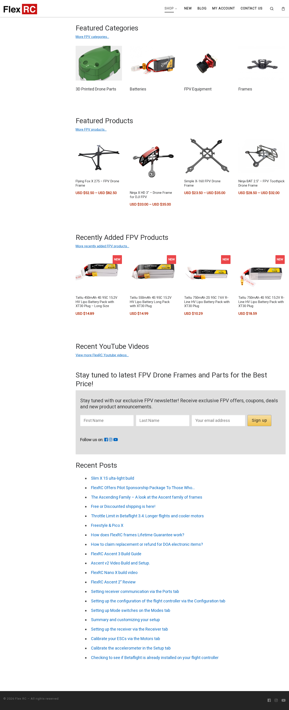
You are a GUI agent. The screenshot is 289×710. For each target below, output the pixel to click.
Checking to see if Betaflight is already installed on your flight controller (155, 657)
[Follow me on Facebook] (106, 439)
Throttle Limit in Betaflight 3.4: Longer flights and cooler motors (147, 515)
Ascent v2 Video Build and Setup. (120, 563)
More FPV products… (91, 129)
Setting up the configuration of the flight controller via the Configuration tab (158, 601)
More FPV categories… (92, 37)
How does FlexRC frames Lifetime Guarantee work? (137, 534)
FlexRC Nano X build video (114, 572)
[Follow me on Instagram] (110, 439)
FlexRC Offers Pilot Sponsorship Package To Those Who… (143, 487)
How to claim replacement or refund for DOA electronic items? (147, 544)
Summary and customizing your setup (125, 619)
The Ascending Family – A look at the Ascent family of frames (146, 497)
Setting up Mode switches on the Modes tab (130, 610)
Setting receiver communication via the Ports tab (135, 591)
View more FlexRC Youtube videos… (102, 355)
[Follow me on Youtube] (115, 439)
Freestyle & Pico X (107, 525)
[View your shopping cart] (283, 8)
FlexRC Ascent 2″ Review (113, 582)
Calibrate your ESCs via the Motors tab (125, 638)
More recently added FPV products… (102, 246)
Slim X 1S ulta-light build (112, 478)
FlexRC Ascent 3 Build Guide (116, 553)
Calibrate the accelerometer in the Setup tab (131, 648)
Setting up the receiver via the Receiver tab (129, 629)
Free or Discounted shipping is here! (123, 506)
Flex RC (21, 698)
